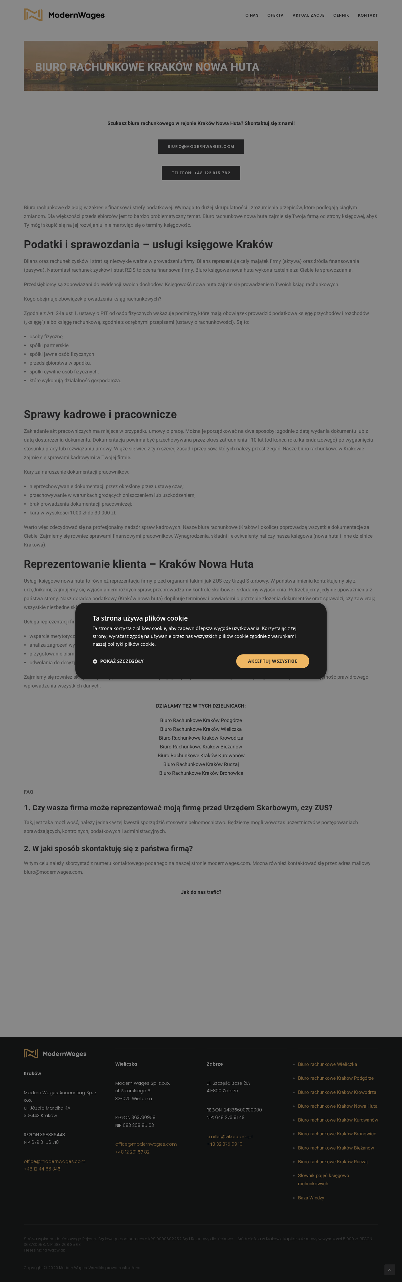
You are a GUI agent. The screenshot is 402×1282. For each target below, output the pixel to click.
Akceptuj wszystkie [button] (272, 661)
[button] (118, 661)
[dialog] (201, 641)
